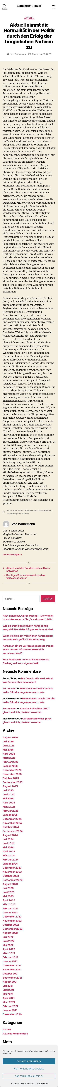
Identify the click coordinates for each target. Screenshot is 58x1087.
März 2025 (9, 806)
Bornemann (20, 54)
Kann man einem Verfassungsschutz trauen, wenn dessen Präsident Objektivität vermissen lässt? (28, 649)
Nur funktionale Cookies (29, 1068)
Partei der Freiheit (15, 510)
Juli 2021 (8, 985)
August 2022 (10, 932)
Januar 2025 (10, 814)
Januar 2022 (10, 961)
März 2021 (9, 1002)
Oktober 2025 (11, 778)
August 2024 (10, 835)
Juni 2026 (8, 745)
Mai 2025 (8, 798)
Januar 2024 (10, 863)
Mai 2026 (8, 749)
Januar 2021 (10, 1010)
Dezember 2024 (12, 818)
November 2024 (12, 823)
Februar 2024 (10, 859)
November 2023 (12, 871)
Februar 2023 (10, 908)
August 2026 (10, 737)
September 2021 (12, 977)
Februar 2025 (10, 810)
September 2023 (13, 880)
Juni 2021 (8, 989)
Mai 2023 (8, 896)
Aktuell (29, 18)
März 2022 (9, 953)
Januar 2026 (10, 766)
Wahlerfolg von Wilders (17, 513)
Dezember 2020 (12, 1014)
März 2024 (9, 855)
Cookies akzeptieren (29, 1061)
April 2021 (9, 998)
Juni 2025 (8, 794)
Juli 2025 (8, 790)
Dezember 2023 (12, 867)
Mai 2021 (8, 994)
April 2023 (9, 900)
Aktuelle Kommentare (15, 1033)
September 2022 (12, 928)
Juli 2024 (8, 839)
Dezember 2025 (12, 770)
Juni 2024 (8, 843)
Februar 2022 (10, 957)
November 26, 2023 (41, 54)
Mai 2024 (8, 847)
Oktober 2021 (10, 973)
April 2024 (9, 851)
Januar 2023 (10, 912)
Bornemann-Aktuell (29, 5)
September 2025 (13, 782)
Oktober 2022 (11, 924)
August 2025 (10, 786)
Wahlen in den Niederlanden (38, 510)
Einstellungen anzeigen (29, 1076)
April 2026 (9, 753)
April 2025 (9, 802)
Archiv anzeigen (12, 554)
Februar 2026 (10, 761)
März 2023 (9, 904)
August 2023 (10, 884)
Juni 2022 (8, 941)
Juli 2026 (8, 741)
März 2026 (9, 757)
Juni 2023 (8, 892)
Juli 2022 (8, 937)
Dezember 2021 (12, 965)
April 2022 (9, 949)
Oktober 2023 (11, 875)
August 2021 (10, 981)
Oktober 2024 (11, 827)
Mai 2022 (8, 945)
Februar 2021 (10, 1006)
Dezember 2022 (12, 916)
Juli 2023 (8, 888)
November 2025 (12, 774)
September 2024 (13, 831)
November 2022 (12, 920)
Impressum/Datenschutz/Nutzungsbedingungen (29, 1083)
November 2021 (12, 969)
